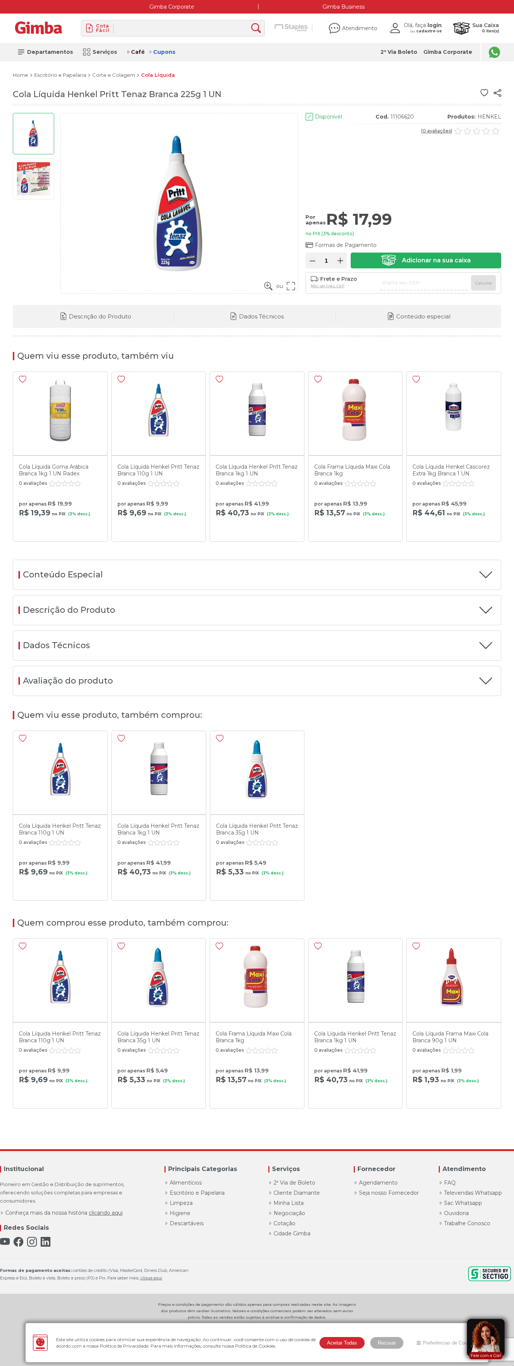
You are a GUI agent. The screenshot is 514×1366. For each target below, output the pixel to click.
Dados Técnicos (261, 316)
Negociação (289, 1213)
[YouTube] (5, 1242)
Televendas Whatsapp (473, 1192)
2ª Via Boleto (398, 52)
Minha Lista (289, 1203)
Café (138, 52)
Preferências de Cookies (449, 1343)
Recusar (387, 1343)
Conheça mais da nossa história (64, 1212)
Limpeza (181, 1203)
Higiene (180, 1213)
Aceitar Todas (342, 1343)
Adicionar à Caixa (426, 260)
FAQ (450, 1182)
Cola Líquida (158, 75)
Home (20, 75)
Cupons (164, 52)
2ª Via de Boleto (294, 1182)
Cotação (284, 1223)
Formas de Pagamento (346, 245)
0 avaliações (437, 131)
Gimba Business (343, 6)
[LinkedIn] (45, 1242)
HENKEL (489, 116)
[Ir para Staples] (291, 28)
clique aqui (151, 1278)
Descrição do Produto (100, 316)
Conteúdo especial (423, 316)
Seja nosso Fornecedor (389, 1192)
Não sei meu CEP (328, 286)
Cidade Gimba (292, 1233)
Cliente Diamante (297, 1192)
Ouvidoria (456, 1213)
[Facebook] (18, 1242)
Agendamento (378, 1182)
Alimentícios (186, 1182)
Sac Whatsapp (463, 1203)
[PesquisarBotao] (258, 28)
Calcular (483, 283)
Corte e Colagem (113, 75)
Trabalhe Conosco (467, 1223)
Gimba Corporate (171, 6)
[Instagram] (32, 1242)
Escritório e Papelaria (60, 75)
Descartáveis (187, 1223)
